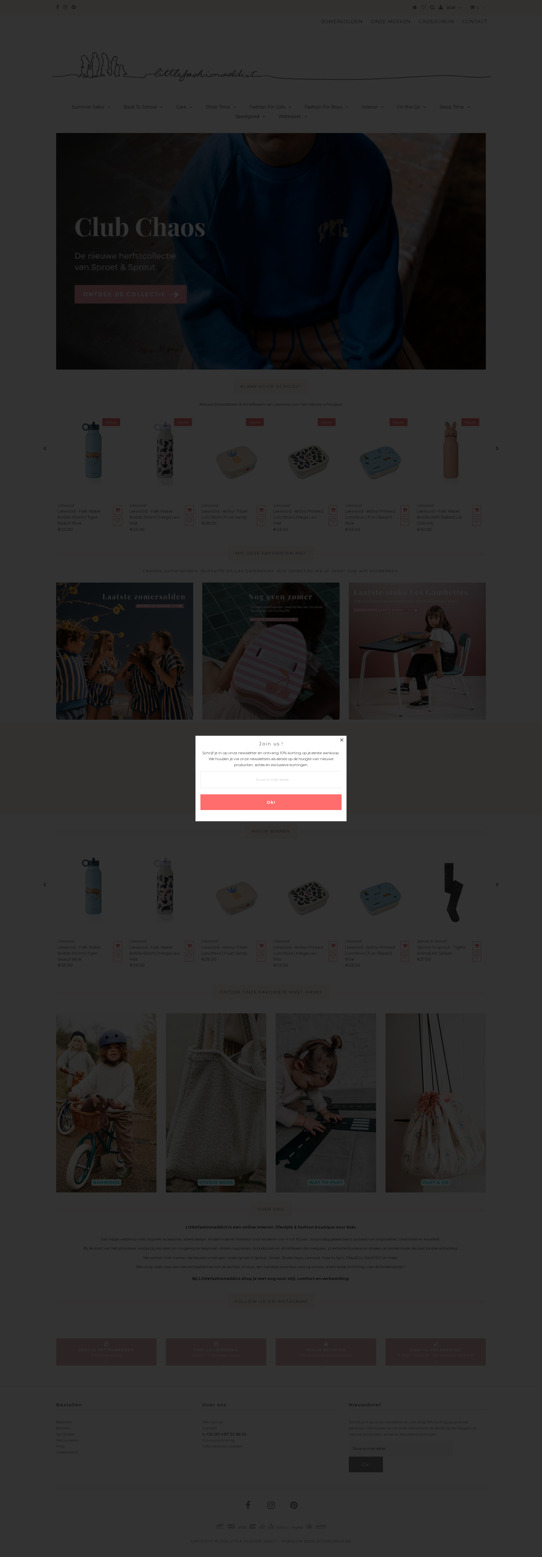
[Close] (341, 740)
